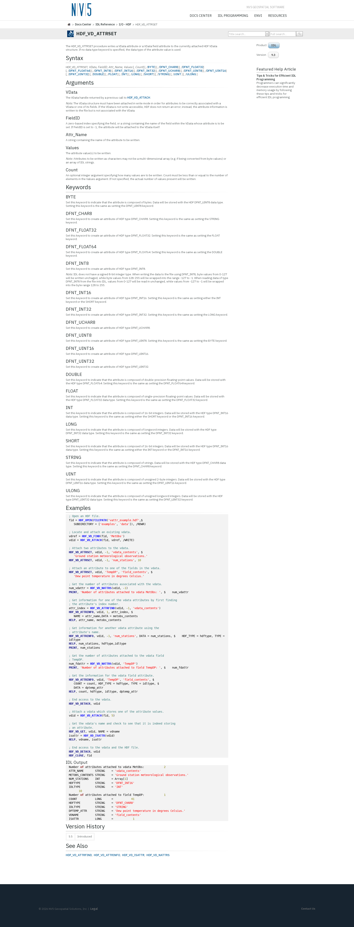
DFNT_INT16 (124, 71)
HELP (72, 620)
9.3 (273, 55)
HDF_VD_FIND (91, 536)
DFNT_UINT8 (193, 71)
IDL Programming (233, 16)
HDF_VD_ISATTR (94, 735)
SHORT (149, 74)
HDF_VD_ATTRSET (80, 552)
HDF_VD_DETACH (79, 703)
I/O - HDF (125, 24)
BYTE (151, 67)
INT (124, 74)
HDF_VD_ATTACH (138, 97)
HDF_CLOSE (76, 755)
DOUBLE (98, 74)
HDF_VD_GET (77, 731)
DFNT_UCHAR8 (169, 71)
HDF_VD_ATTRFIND (102, 608)
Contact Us (308, 908)
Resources (277, 16)
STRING (163, 74)
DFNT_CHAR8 (169, 67)
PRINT (73, 592)
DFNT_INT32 (146, 71)
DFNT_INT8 (102, 71)
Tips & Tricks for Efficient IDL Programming (276, 77)
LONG (135, 74)
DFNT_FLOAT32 (192, 67)
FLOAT (113, 74)
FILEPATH (100, 520)
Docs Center (201, 16)
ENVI (258, 16)
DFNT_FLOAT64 (79, 71)
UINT (177, 74)
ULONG (191, 74)
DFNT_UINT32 (78, 74)
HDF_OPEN (85, 520)
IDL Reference (105, 24)
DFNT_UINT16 (216, 71)
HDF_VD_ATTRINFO (81, 612)
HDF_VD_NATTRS (100, 588)
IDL (273, 45)
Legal (94, 909)
